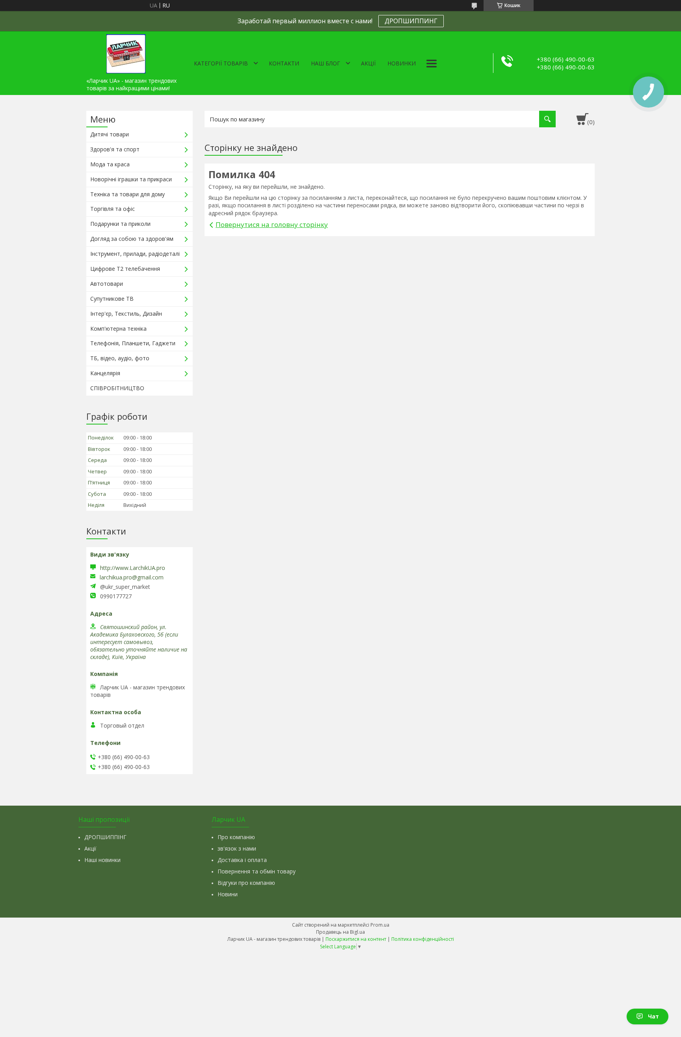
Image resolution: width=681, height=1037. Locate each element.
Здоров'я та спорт (115, 149)
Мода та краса (110, 164)
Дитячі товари (109, 134)
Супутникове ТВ (112, 298)
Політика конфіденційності (422, 939)
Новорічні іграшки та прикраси (131, 179)
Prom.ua (379, 925)
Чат (653, 1016)
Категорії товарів (221, 63)
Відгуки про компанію (246, 882)
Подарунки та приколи (120, 223)
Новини (228, 894)
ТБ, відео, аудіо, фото (119, 358)
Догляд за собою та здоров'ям (131, 238)
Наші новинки (102, 860)
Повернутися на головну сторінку (272, 224)
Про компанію (236, 837)
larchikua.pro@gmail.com (132, 577)
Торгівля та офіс (112, 208)
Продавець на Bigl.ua (340, 932)
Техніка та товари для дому (127, 194)
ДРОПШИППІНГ (105, 837)
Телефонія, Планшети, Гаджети (132, 343)
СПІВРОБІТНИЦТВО (117, 388)
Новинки (401, 63)
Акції (368, 63)
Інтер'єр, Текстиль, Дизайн (126, 313)
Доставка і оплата (242, 860)
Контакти (284, 63)
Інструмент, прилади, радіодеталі (135, 253)
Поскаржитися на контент (356, 939)
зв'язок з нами (237, 848)
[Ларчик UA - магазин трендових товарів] (125, 52)
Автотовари (106, 283)
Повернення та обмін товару (257, 871)
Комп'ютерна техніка (118, 328)
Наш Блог (325, 63)
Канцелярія (105, 373)
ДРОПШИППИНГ (411, 21)
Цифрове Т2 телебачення (125, 268)
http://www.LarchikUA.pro (132, 568)
